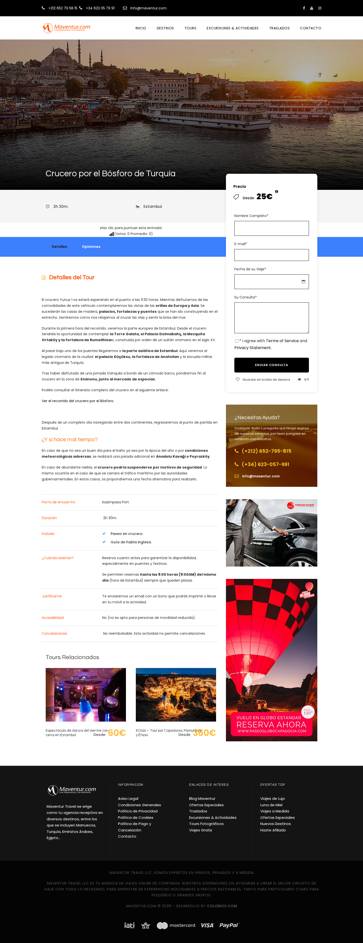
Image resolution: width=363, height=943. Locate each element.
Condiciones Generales (139, 804)
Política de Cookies (135, 817)
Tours (190, 28)
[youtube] (311, 8)
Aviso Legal (128, 798)
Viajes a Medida (274, 811)
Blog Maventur (202, 798)
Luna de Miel (271, 804)
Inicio (141, 28)
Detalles (59, 246)
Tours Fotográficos (206, 823)
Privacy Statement (252, 348)
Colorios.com (222, 906)
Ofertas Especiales (206, 804)
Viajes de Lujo (272, 798)
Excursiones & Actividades (233, 28)
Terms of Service (282, 341)
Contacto (310, 28)
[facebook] (304, 8)
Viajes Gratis (200, 830)
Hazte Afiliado (273, 830)
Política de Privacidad (138, 811)
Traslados (279, 28)
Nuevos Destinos (275, 823)
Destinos (165, 28)
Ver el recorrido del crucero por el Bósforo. (78, 400)
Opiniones (91, 246)
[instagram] (319, 8)
